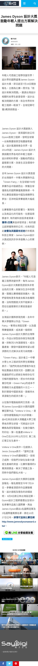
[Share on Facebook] (3, 663)
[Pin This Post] (16, 663)
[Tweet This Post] (9, 663)
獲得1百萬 (7, 222)
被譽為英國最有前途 (14, 231)
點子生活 (13, 39)
